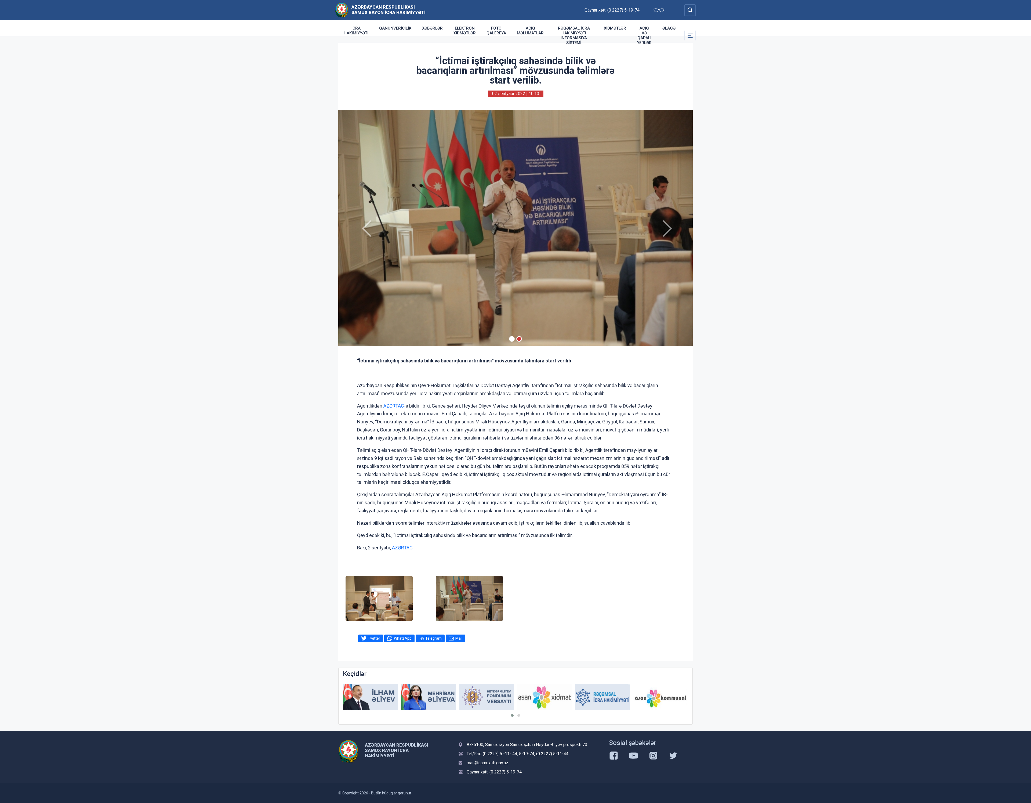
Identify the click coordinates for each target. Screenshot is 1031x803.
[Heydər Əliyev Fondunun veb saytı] (428, 697)
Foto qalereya (496, 30)
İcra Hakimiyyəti (356, 30)
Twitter (374, 638)
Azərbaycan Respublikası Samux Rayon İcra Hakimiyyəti (388, 9)
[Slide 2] (519, 339)
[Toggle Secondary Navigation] (690, 35)
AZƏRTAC (393, 406)
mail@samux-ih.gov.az (487, 762)
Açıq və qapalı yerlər (644, 35)
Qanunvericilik (395, 28)
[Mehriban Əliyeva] (370, 697)
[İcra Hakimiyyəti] (341, 9)
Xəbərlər (432, 28)
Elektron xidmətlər (464, 30)
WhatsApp (403, 638)
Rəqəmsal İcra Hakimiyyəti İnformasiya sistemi (574, 35)
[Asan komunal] (602, 697)
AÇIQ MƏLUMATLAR (530, 30)
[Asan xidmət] (486, 697)
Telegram (433, 638)
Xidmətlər (615, 28)
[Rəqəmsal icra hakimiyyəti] (544, 697)
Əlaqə (669, 28)
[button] (512, 715)
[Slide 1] (512, 339)
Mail (458, 638)
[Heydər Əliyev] (660, 697)
